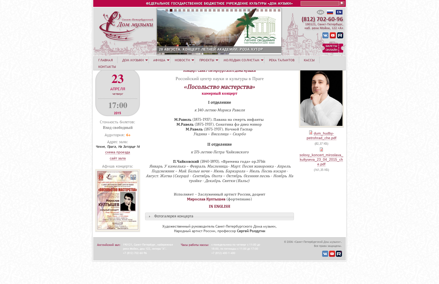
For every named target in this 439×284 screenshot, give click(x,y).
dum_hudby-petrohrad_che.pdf (321, 135)
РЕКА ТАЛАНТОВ (281, 60)
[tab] (219, 216)
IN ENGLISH (219, 206)
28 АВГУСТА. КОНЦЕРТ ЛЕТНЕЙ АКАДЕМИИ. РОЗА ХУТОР (211, 49)
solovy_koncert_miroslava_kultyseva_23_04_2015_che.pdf (321, 159)
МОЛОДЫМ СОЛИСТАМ (241, 60)
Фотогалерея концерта (173, 216)
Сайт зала (118, 158)
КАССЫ (309, 60)
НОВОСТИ (182, 60)
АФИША (159, 60)
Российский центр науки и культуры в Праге (220, 78)
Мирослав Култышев (206, 199)
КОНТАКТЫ (107, 66)
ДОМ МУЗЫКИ (133, 60)
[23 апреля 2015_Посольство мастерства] (117, 230)
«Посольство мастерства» (219, 86)
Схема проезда (117, 152)
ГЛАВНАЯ (105, 60)
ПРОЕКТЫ (206, 60)
